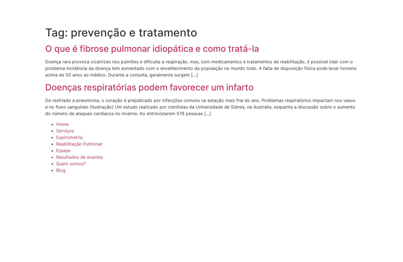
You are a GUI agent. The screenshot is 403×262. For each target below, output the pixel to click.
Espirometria (69, 137)
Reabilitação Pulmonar (79, 144)
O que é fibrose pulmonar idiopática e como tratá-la (152, 48)
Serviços (65, 130)
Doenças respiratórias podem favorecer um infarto (149, 87)
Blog (61, 170)
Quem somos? (71, 163)
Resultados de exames (79, 157)
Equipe (63, 150)
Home (62, 124)
